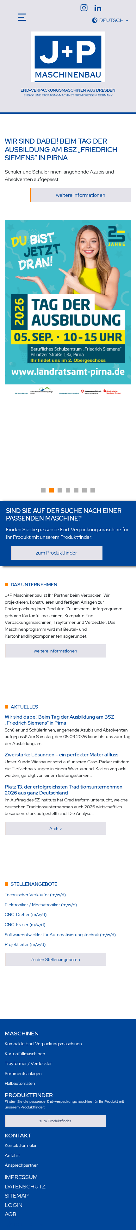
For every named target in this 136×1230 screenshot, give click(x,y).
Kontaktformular (21, 1145)
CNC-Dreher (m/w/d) (25, 914)
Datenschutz (25, 1186)
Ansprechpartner (21, 1165)
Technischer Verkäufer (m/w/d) (35, 894)
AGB (10, 1214)
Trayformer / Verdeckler (28, 1063)
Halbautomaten (20, 1083)
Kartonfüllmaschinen (25, 1053)
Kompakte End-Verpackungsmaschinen (43, 1043)
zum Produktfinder (56, 553)
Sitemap (17, 1195)
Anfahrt (12, 1155)
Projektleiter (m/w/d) (25, 944)
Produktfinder (29, 1095)
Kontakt (18, 1135)
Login (13, 1205)
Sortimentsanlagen (23, 1073)
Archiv (55, 828)
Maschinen (22, 1033)
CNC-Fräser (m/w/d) (25, 924)
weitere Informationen (80, 195)
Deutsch (111, 20)
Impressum (21, 1177)
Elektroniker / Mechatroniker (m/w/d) (41, 905)
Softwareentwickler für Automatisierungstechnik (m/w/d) (60, 934)
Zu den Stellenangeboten (55, 959)
